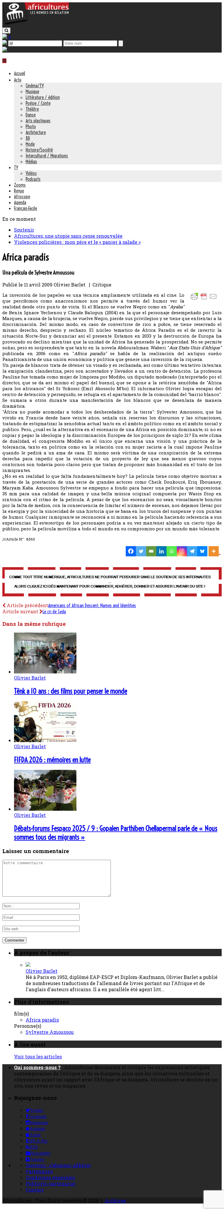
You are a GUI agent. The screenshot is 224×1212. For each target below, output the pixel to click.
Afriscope (22, 196)
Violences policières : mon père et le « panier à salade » (77, 242)
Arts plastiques (38, 121)
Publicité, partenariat (51, 1183)
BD (28, 138)
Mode (30, 144)
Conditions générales (50, 1177)
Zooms (20, 185)
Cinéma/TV (35, 85)
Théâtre (32, 109)
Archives (115, 1200)
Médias (31, 161)
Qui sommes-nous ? (37, 1067)
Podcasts (33, 179)
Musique (32, 91)
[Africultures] (35, 24)
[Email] (151, 551)
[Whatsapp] (172, 551)
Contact (35, 1190)
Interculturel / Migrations (47, 156)
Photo (31, 126)
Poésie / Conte (38, 103)
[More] (214, 551)
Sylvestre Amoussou (50, 1032)
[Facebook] (131, 551)
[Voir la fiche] (28, 965)
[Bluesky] (202, 551)
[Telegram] (192, 551)
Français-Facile (25, 208)
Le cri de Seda (54, 611)
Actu (17, 80)
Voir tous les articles (38, 1056)
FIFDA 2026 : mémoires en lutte (52, 759)
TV (16, 167)
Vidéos (31, 173)
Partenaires (39, 1171)
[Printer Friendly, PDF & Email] (205, 299)
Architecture (36, 132)
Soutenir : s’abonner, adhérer (58, 1165)
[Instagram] (182, 551)
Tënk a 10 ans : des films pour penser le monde (70, 691)
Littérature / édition (43, 97)
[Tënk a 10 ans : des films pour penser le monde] (45, 671)
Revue (19, 191)
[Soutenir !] (112, 582)
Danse (31, 115)
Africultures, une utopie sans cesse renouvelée (68, 236)
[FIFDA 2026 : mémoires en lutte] (45, 740)
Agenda (20, 202)
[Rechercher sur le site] (6, 30)
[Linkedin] (161, 551)
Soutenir (24, 230)
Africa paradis (42, 1020)
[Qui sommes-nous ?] (4, 49)
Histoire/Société (39, 150)
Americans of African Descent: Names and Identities (92, 605)
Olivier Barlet (30, 678)
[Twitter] (141, 551)
